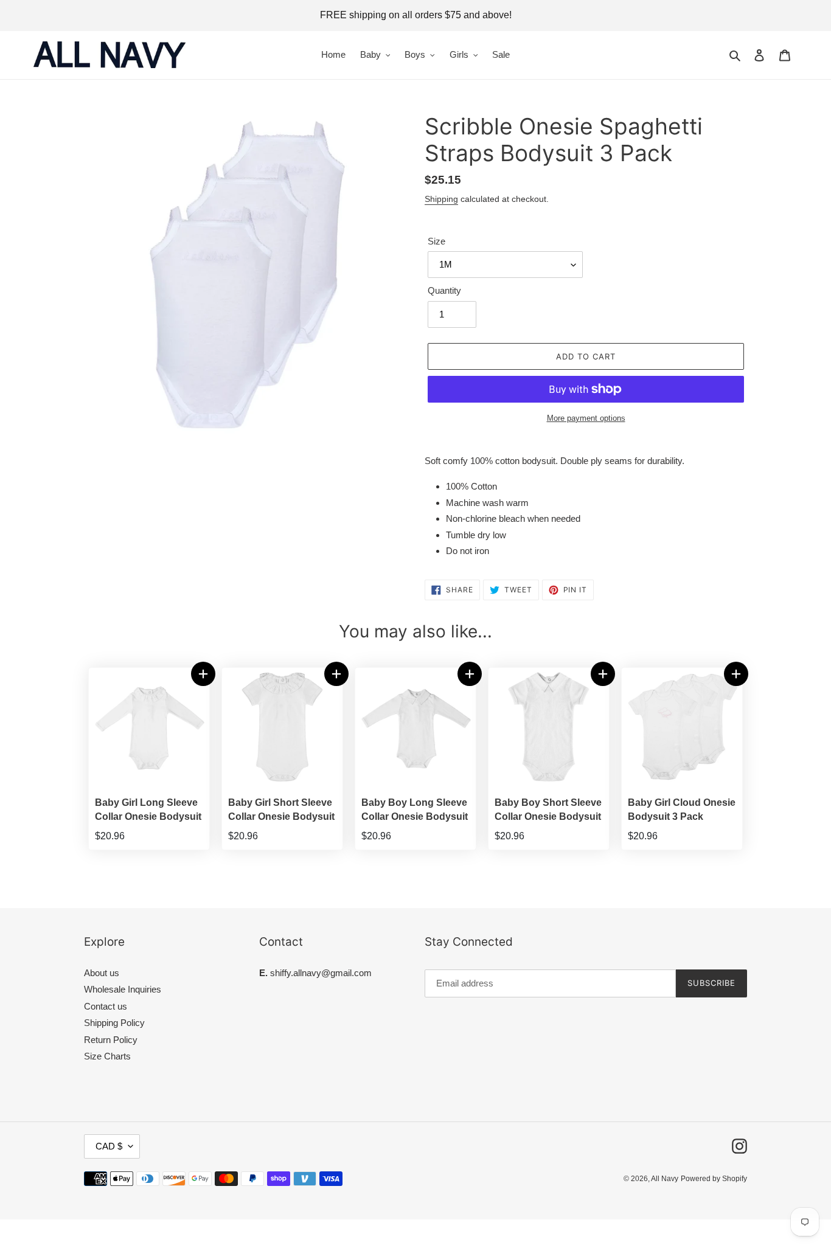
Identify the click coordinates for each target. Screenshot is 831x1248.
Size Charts (107, 1056)
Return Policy (110, 1040)
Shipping (441, 199)
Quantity (444, 290)
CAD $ (109, 1146)
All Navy (664, 1178)
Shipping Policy (114, 1022)
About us (101, 973)
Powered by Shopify (714, 1178)
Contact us (105, 1006)
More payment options (586, 418)
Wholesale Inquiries (122, 989)
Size (436, 241)
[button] (203, 674)
